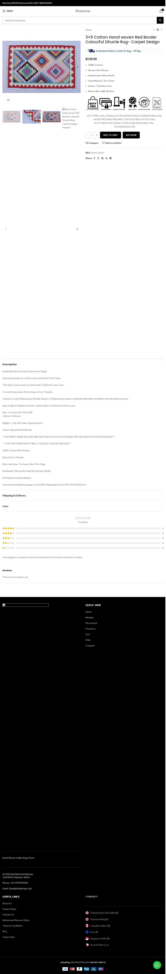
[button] (5, 67)
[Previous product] (154, 30)
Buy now (131, 135)
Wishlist (89, 617)
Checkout (90, 628)
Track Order (8, 937)
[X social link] (98, 158)
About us (7, 903)
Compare (90, 645)
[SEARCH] (160, 20)
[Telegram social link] (110, 158)
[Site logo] (83, 10)
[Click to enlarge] (8, 99)
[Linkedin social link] (106, 158)
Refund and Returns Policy (15, 920)
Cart (87, 634)
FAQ (4, 931)
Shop (88, 639)
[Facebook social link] (94, 158)
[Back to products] (158, 30)
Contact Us (8, 914)
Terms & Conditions (12, 925)
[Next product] (162, 30)
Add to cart (110, 135)
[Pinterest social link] (102, 158)
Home (88, 29)
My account (91, 623)
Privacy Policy (9, 909)
